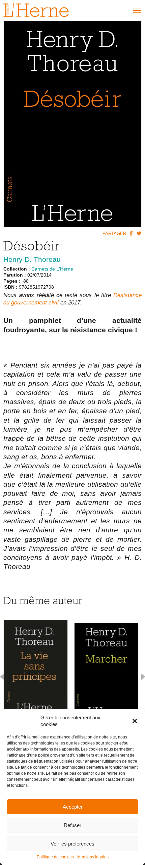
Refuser (72, 825)
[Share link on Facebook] (131, 233)
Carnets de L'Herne (52, 269)
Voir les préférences (72, 844)
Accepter (73, 807)
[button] (135, 721)
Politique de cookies (55, 857)
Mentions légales (93, 857)
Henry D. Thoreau (32, 259)
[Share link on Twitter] (139, 233)
